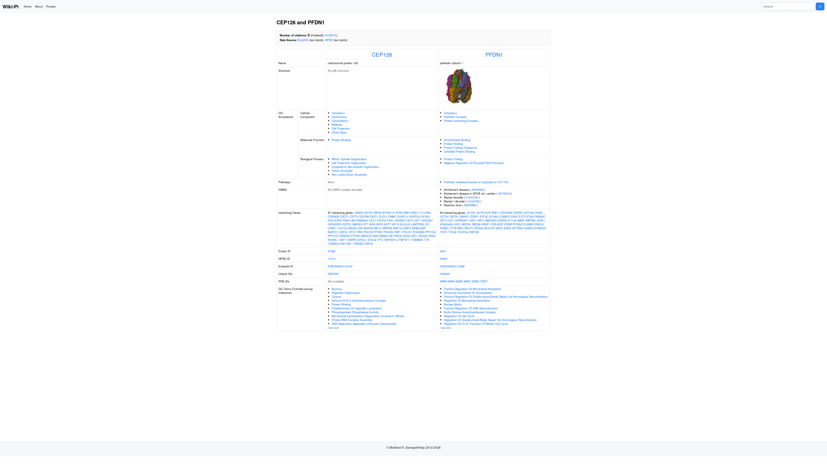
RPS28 (478, 228)
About (39, 6)
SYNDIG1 (541, 228)
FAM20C (540, 216)
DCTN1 (444, 216)
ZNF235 (474, 232)
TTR (426, 240)
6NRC (467, 281)
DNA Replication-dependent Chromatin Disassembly (364, 324)
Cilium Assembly (342, 171)
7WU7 (484, 281)
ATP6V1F (388, 213)
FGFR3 (381, 220)
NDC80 (476, 224)
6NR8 (443, 281)
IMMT (521, 220)
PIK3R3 (388, 232)
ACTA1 (471, 213)
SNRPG (352, 240)
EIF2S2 (425, 216)
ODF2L (343, 232)
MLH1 (378, 228)
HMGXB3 (491, 220)
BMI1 (407, 213)
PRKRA (345, 236)
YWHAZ (359, 244)
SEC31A (489, 228)
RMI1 (460, 228)
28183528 (477, 190)
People (51, 6)
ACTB (480, 213)
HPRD (329, 40)
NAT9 (407, 228)
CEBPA (517, 213)
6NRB (459, 281)
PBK (360, 232)
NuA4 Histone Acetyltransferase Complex (470, 312)
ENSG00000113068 (452, 266)
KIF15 (395, 224)
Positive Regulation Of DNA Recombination (471, 308)
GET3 (443, 220)
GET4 (410, 220)
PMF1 (398, 232)
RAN (375, 236)
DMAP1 (464, 216)
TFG (380, 240)
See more (334, 327)
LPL (427, 224)
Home (27, 6)
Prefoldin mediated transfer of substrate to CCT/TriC (476, 182)
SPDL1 (362, 240)
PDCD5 (368, 232)
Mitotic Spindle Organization (349, 159)
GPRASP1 (462, 220)
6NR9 (451, 281)
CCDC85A (505, 213)
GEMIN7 (400, 220)
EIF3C (484, 216)
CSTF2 (354, 216)
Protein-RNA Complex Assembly (352, 320)
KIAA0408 (446, 224)
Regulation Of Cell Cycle (459, 316)
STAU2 (372, 240)
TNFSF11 (405, 240)
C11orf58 (425, 213)
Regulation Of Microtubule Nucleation (467, 300)
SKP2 (499, 228)
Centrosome (339, 117)
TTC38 (452, 232)
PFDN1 (494, 54)
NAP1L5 (398, 228)
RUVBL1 (333, 240)
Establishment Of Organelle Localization (357, 308)
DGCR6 (364, 216)
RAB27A (366, 236)
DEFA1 (454, 216)
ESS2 (514, 216)
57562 (331, 251)
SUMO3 (529, 228)
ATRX (399, 213)
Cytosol (336, 296)
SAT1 (342, 240)
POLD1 (407, 232)
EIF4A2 (493, 216)
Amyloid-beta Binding (457, 140)
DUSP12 (402, 216)
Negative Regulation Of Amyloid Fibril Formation (474, 163)
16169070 (331, 35)
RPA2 (431, 236)
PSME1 (445, 228)
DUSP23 (414, 216)
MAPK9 (368, 228)
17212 (331, 259)
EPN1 (338, 220)
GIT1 (418, 220)
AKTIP (368, 213)
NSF (423, 228)
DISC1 (374, 216)
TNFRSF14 (391, 240)
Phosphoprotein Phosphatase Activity (355, 312)
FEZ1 (372, 220)
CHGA (539, 213)
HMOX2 (357, 224)
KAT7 (387, 224)
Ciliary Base (339, 132)
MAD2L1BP (355, 228)
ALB (487, 213)
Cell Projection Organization (349, 163)
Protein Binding (341, 140)
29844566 (470, 205)
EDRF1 (474, 216)
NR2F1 (486, 224)
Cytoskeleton (340, 121)
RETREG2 (395, 236)
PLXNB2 (528, 224)
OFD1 (352, 232)
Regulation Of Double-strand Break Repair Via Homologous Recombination (490, 320)
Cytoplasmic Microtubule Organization (355, 167)
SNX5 (507, 228)
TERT (443, 232)
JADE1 (540, 220)
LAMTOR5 (417, 224)
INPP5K (530, 220)
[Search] (820, 6)
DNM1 (392, 216)
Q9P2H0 (333, 274)
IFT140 (512, 220)
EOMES (504, 216)
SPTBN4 (517, 228)
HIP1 (481, 220)
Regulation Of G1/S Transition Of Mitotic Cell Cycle (476, 324)
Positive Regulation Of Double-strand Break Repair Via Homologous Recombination (496, 296)
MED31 (466, 224)
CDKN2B (333, 216)
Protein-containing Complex (461, 121)
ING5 (372, 224)
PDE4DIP (497, 224)
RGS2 (407, 236)
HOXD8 (502, 220)
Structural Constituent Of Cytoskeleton (468, 293)
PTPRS (355, 236)
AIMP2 (359, 213)
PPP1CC (333, 236)
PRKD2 (539, 224)
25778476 (504, 193)
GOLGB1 (427, 220)
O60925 (445, 274)
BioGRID (303, 40)
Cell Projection (341, 128)
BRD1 (414, 213)
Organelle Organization (346, 293)
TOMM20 (417, 240)
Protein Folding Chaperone (460, 148)
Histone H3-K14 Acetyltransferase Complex (359, 300)
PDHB (508, 224)
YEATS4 (462, 232)
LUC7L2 (342, 228)
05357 (444, 259)
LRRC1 (332, 228)
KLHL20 (405, 224)
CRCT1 (344, 216)
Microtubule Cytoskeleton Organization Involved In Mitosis (368, 316)
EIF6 (331, 220)
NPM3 (416, 228)
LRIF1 (457, 224)
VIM (342, 244)
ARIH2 (377, 213)
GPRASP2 (334, 224)
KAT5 (379, 224)
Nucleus (337, 289)
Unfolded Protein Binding (459, 151)
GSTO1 (346, 224)
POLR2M (418, 232)
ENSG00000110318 (340, 266)
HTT (365, 224)
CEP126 (382, 54)
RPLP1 (469, 228)
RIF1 (415, 236)
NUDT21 (333, 232)
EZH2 (530, 216)
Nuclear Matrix (453, 304)
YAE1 (349, 244)
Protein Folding (453, 159)
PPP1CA (430, 232)
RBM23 (383, 236)
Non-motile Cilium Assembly (349, 174)
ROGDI (422, 236)
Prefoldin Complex (455, 117)
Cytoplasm (338, 113)
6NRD (475, 281)
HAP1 (473, 220)
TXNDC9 (333, 244)
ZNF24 (369, 244)
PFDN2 (517, 224)
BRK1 (495, 213)
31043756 (472, 197)
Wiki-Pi (11, 6)
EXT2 (522, 216)
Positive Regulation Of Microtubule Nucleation (472, 289)
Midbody (337, 124)
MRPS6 (387, 228)
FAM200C (362, 220)
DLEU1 (383, 216)
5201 (443, 251)
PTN (453, 228)
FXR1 (390, 220)
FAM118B (349, 220)
